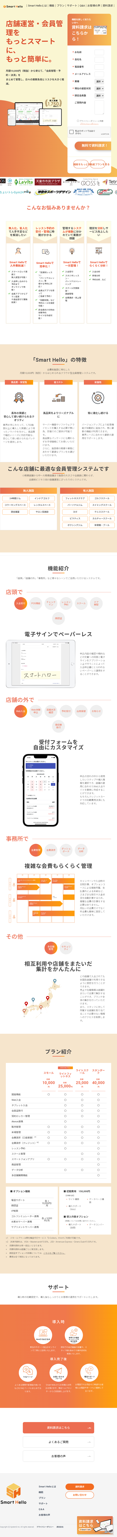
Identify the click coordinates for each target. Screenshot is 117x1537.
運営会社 (60, 1527)
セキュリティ (66, 948)
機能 (51, 5)
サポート (72, 5)
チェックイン (51, 603)
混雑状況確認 (51, 711)
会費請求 (51, 850)
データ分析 (81, 850)
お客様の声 (93, 5)
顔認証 (58, 618)
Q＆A (41, 1509)
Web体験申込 (35, 711)
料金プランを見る (97, 164)
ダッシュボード (66, 850)
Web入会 (20, 711)
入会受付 (20, 603)
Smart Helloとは (37, 5)
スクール (81, 603)
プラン (60, 5)
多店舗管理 (51, 948)
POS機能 (35, 603)
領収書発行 (58, 726)
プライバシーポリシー (89, 124)
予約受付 (66, 711)
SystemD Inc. (15, 1527)
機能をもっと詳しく (81, 164)
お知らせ (96, 711)
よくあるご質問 (58, 1442)
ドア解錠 (96, 603)
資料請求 (108, 5)
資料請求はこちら (58, 1427)
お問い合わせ (80, 1495)
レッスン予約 (66, 603)
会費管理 (35, 850)
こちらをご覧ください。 (54, 1253)
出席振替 (81, 711)
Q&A (82, 5)
